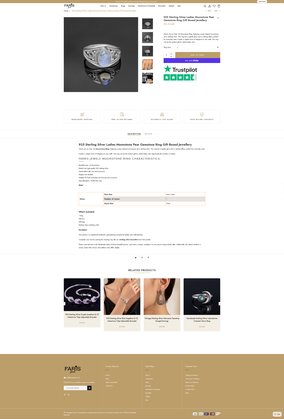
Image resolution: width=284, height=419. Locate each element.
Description (134, 134)
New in (103, 6)
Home (66, 11)
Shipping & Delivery (191, 375)
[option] (101, 54)
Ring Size (167, 47)
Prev (209, 11)
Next (216, 11)
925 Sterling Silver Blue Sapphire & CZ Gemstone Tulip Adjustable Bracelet (122, 319)
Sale (179, 6)
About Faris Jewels (111, 382)
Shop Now (262, 1)
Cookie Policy (189, 389)
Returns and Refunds (191, 382)
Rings (123, 6)
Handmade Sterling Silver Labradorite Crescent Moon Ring (202, 319)
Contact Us (109, 386)
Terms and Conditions (192, 379)
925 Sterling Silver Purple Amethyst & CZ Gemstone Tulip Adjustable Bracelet (82, 315)
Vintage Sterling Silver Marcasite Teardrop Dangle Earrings (162, 319)
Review (148, 134)
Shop (107, 379)
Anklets (171, 6)
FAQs (187, 393)
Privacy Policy (189, 386)
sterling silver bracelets (129, 239)
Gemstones (113, 6)
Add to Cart (198, 55)
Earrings (131, 6)
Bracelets (161, 6)
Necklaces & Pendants (146, 6)
